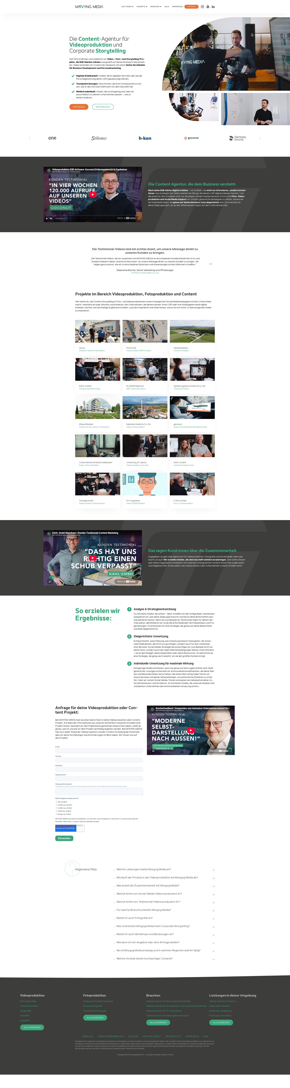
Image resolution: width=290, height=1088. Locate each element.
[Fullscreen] (138, 218)
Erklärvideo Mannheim (220, 1015)
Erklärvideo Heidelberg (220, 1011)
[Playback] (47, 218)
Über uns (87, 1036)
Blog (167, 7)
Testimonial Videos (29, 1006)
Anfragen (191, 7)
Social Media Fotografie (94, 1011)
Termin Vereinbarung (111, 1036)
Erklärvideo (25, 1011)
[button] (78, 107)
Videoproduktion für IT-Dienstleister (164, 1011)
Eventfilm (25, 1015)
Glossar (133, 1036)
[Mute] (51, 218)
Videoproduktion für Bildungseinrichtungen (167, 1015)
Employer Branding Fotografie (98, 1001)
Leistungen (126, 7)
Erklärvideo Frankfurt (220, 1006)
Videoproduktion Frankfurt (222, 1001)
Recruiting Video (28, 1001)
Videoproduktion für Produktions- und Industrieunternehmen (176, 1006)
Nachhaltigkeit (152, 1036)
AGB (205, 1036)
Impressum (192, 1036)
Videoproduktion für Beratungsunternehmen (168, 1001)
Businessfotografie (92, 1006)
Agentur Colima (167, 1055)
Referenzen (177, 7)
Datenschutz (173, 1036)
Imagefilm (25, 1020)
